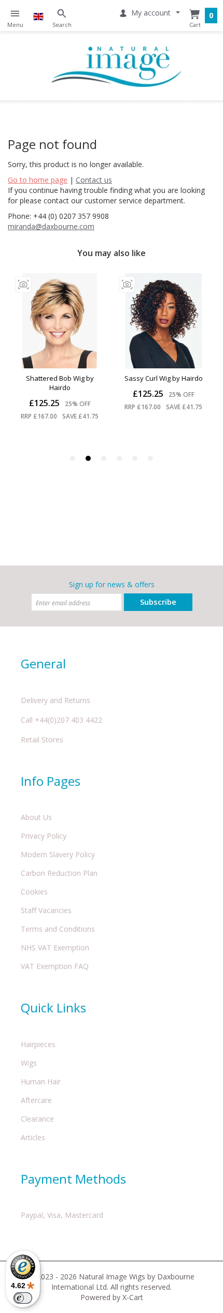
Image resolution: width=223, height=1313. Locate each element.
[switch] (22, 1298)
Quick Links (53, 1007)
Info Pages (50, 780)
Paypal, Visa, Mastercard (62, 1215)
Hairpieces (38, 1044)
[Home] (116, 65)
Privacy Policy (43, 836)
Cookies (34, 892)
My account (151, 13)
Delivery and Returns (55, 700)
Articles (33, 1137)
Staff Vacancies (46, 910)
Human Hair (41, 1081)
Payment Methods (73, 1178)
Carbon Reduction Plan (59, 873)
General (43, 663)
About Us (36, 817)
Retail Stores (42, 739)
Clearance (37, 1119)
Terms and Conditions (58, 929)
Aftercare (36, 1100)
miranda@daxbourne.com (51, 226)
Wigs (29, 1063)
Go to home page (37, 180)
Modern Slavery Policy (58, 854)
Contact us (94, 180)
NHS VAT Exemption (55, 947)
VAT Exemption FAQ (55, 966)
